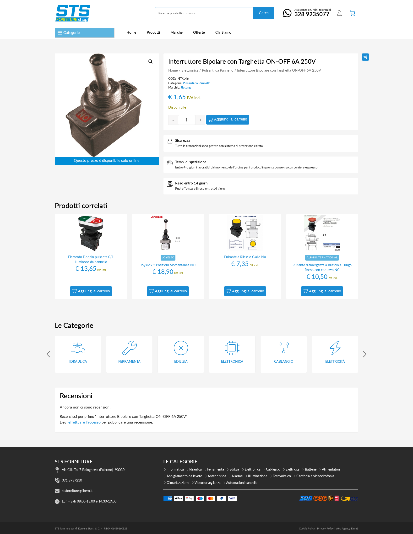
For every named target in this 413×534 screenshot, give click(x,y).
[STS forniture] (72, 13)
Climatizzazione (178, 483)
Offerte (199, 32)
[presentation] (49, 354)
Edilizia (234, 469)
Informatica (175, 469)
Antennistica (217, 476)
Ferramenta (215, 469)
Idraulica (195, 469)
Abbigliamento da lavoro (184, 476)
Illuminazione (257, 476)
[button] (150, 61)
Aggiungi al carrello (230, 119)
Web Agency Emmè (347, 528)
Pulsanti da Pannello (218, 70)
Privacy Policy (325, 528)
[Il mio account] (339, 13)
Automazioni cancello (241, 483)
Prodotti (153, 32)
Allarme (237, 476)
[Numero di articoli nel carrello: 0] (352, 13)
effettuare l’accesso (84, 422)
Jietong (186, 87)
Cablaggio (273, 469)
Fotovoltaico (282, 476)
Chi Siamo (223, 32)
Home (131, 32)
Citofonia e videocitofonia (315, 476)
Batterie (310, 469)
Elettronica (189, 70)
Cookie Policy (307, 528)
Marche (176, 32)
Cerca (264, 13)
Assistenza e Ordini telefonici (312, 12)
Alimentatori (331, 469)
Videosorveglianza (208, 483)
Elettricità (292, 469)
